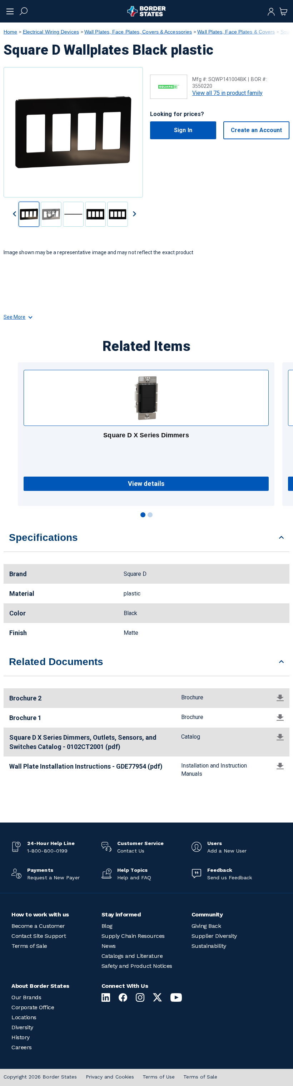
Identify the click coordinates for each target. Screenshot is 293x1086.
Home (10, 32)
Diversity (22, 1027)
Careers (21, 1047)
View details (146, 483)
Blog (107, 925)
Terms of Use (159, 1077)
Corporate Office (32, 1007)
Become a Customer (38, 925)
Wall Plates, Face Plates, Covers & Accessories (138, 32)
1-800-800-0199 (47, 851)
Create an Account (256, 130)
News (108, 945)
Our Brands (26, 997)
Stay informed (121, 914)
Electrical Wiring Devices (51, 32)
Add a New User (227, 851)
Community (207, 914)
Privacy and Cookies (110, 1077)
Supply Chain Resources (133, 935)
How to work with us (40, 914)
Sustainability (209, 945)
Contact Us (130, 851)
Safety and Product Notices (136, 965)
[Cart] (283, 11)
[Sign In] (271, 11)
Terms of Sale (29, 945)
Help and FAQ (134, 877)
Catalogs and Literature (132, 955)
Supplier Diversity (214, 935)
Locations (23, 1017)
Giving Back (206, 925)
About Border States (40, 985)
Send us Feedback (229, 877)
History (20, 1037)
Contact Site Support (38, 935)
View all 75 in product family (227, 93)
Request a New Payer (53, 877)
